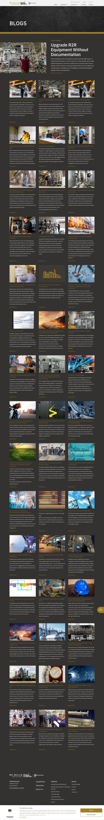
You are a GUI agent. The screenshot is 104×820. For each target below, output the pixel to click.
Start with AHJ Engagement (47, 146)
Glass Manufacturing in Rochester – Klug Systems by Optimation (80, 644)
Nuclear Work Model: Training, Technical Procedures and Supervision (80, 600)
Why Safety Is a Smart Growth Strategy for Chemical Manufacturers (22, 191)
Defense (53, 802)
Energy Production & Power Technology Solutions (60, 788)
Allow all (91, 810)
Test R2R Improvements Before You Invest (22, 100)
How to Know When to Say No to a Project (51, 511)
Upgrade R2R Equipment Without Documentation (69, 49)
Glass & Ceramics (55, 791)
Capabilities (63, 4)
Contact (91, 4)
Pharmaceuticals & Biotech (57, 799)
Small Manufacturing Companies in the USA (22, 729)
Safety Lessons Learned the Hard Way (79, 511)
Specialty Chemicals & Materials (58, 784)
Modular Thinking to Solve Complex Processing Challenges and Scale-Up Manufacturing (49, 376)
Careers (91, 2)
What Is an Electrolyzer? (17, 331)
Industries (74, 4)
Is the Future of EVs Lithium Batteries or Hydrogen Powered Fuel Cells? (21, 422)
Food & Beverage (55, 794)
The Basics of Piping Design (76, 375)
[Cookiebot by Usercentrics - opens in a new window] (10, 817)
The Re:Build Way (75, 2)
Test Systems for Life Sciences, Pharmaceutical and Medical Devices (20, 511)
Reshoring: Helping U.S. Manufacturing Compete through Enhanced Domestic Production (79, 286)
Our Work (83, 4)
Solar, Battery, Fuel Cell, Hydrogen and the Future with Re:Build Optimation (51, 332)
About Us (39, 789)
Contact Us (74, 792)
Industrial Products (55, 796)
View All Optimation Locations (17, 788)
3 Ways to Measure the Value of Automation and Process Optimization (81, 555)
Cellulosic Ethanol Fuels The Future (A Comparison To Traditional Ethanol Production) (21, 464)
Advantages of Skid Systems (47, 236)
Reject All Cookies (91, 814)
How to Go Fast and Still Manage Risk (79, 100)
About (55, 4)
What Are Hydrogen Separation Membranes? (51, 643)
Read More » (57, 73)
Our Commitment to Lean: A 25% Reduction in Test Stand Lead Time (22, 285)
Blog (84, 2)
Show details (23, 817)
